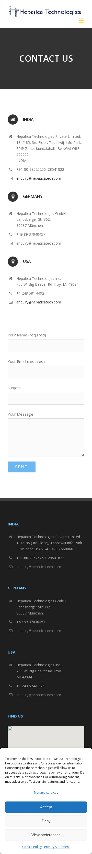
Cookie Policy (32, 847)
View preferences (46, 835)
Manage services (46, 792)
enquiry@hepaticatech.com (38, 178)
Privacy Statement (57, 847)
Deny (46, 821)
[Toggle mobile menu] (81, 20)
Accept (46, 807)
